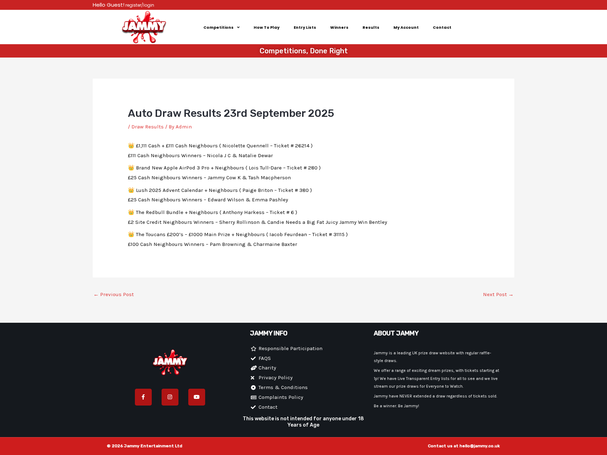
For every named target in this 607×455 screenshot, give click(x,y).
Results (371, 27)
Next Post (498, 294)
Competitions (218, 27)
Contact (442, 27)
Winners (339, 27)
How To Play (267, 27)
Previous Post (113, 294)
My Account (406, 27)
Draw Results (147, 126)
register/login (139, 5)
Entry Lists (305, 27)
